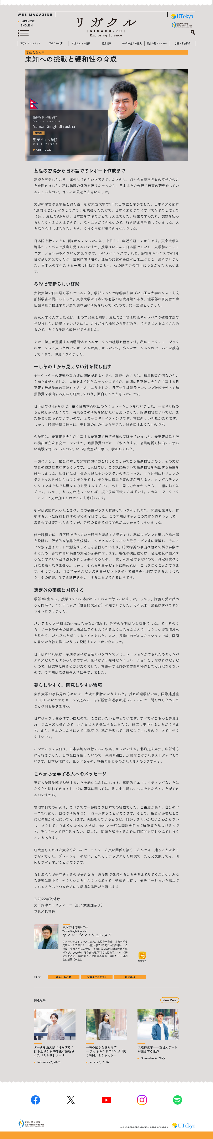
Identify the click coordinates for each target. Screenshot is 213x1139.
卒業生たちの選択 (81, 43)
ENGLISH (27, 25)
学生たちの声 (56, 43)
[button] (169, 999)
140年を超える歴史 (132, 43)
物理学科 (130, 977)
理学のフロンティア (30, 43)
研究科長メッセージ (157, 43)
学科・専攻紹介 (183, 43)
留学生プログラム (96, 977)
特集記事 (106, 43)
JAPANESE (28, 21)
